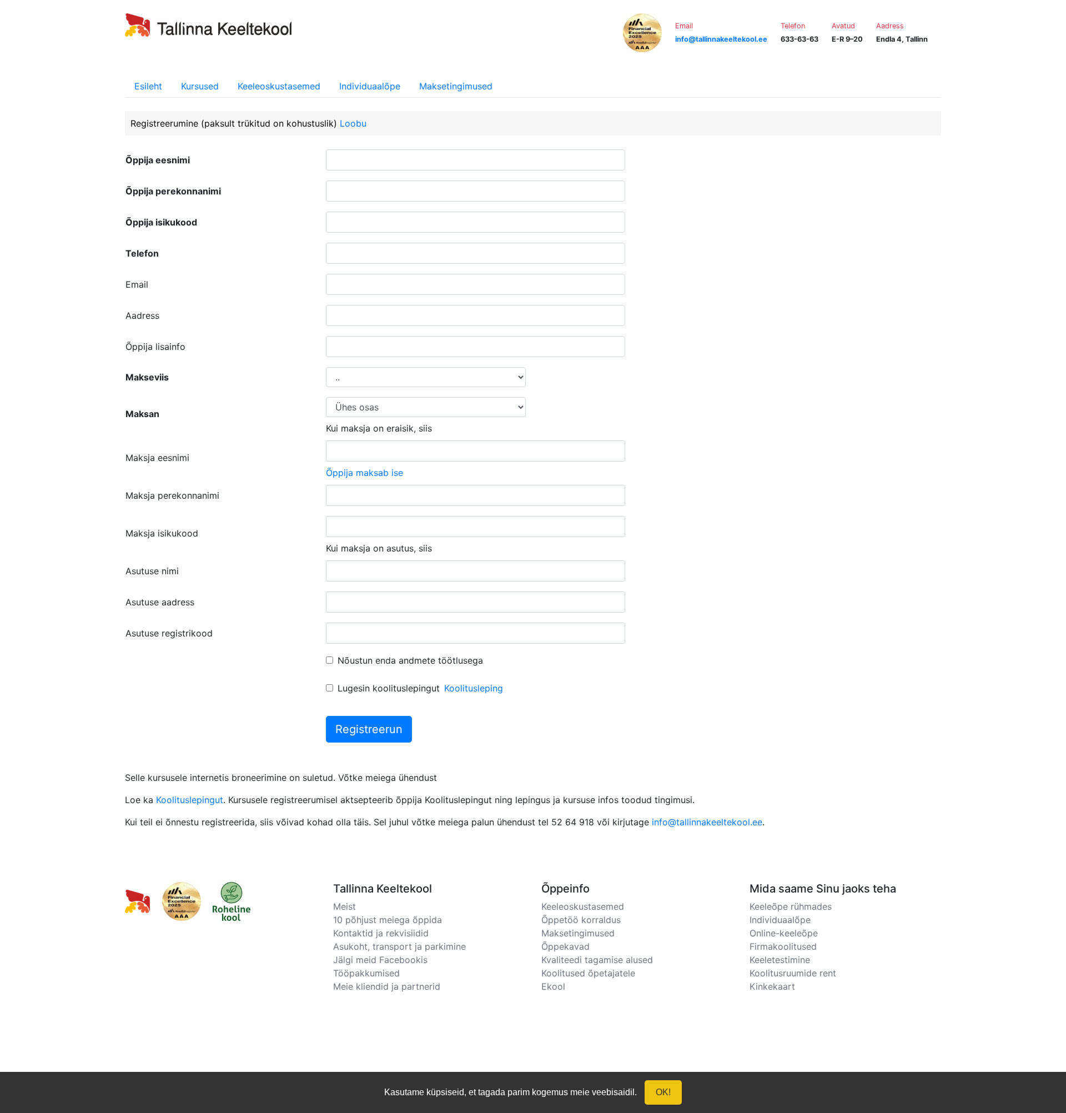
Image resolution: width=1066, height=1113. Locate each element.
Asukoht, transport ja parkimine (399, 946)
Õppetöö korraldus (581, 919)
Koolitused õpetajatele (588, 973)
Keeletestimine (780, 959)
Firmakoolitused (783, 946)
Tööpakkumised (366, 973)
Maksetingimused (455, 86)
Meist (344, 906)
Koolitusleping (473, 688)
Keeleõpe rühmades (791, 906)
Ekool (553, 986)
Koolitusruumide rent (793, 973)
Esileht (148, 86)
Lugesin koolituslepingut (389, 688)
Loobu (353, 123)
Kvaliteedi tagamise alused (597, 959)
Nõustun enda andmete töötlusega (410, 660)
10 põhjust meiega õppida (387, 919)
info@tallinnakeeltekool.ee (707, 822)
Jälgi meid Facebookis (380, 959)
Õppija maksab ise (364, 472)
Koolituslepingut (189, 799)
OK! (663, 1092)
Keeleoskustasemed (279, 86)
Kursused (200, 86)
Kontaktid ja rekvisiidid (381, 933)
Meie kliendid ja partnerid (386, 986)
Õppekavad (565, 946)
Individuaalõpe (369, 86)
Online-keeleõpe (784, 933)
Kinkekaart (772, 986)
